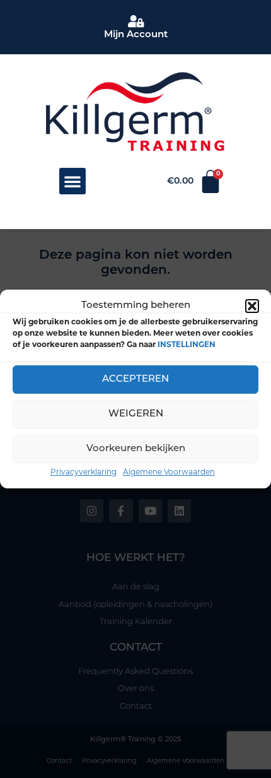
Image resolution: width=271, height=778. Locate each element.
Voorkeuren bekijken (135, 449)
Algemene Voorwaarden (169, 471)
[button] (252, 306)
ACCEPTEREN (135, 379)
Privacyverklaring (83, 471)
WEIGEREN (135, 414)
